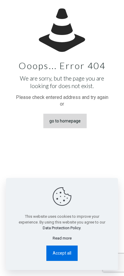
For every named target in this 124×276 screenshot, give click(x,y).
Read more (62, 238)
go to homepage (65, 121)
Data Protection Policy (61, 228)
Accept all (62, 253)
